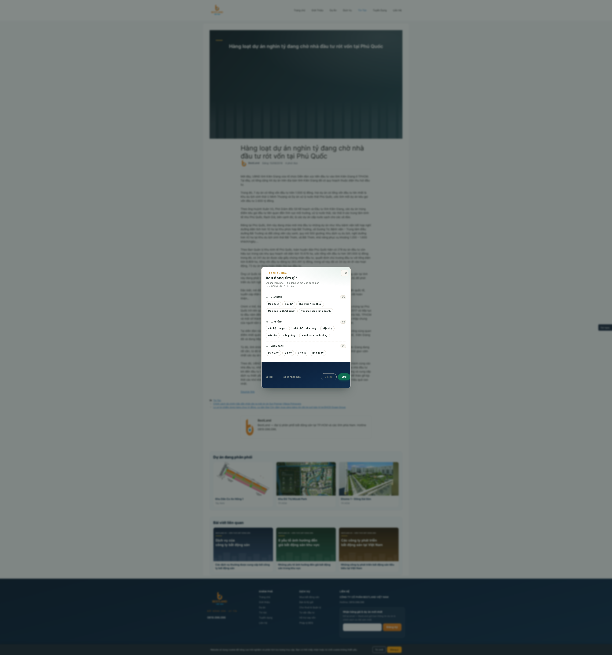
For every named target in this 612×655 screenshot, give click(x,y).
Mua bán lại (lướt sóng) (281, 311)
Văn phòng (289, 335)
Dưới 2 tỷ (273, 352)
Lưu (344, 376)
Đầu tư (289, 304)
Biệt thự (327, 328)
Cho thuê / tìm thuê (310, 304)
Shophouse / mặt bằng (315, 335)
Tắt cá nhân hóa (291, 376)
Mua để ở (273, 304)
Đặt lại (269, 376)
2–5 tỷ (288, 352)
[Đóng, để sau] (344, 273)
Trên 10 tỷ (318, 352)
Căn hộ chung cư (277, 328)
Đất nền (272, 335)
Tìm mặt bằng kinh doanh (316, 311)
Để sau (329, 376)
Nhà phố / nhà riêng (305, 328)
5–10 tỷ (302, 352)
